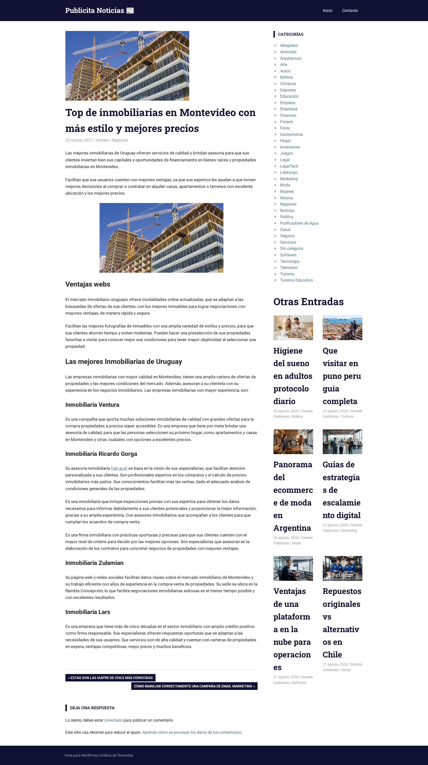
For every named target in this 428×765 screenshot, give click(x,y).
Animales (288, 52)
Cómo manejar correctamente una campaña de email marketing (193, 687)
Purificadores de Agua (299, 223)
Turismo (287, 274)
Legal (285, 159)
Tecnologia (289, 261)
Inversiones (290, 147)
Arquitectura (290, 58)
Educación (289, 96)
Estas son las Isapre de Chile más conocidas (111, 679)
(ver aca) (119, 468)
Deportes (288, 90)
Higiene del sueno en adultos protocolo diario (292, 376)
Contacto (350, 10)
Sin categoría (291, 248)
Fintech (286, 121)
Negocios (120, 140)
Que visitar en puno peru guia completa (342, 376)
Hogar (285, 140)
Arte (283, 64)
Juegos (286, 153)
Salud (285, 229)
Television (289, 267)
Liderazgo (288, 172)
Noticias (287, 210)
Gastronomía (291, 134)
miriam (102, 140)
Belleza (286, 77)
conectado (113, 720)
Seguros (287, 236)
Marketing (289, 179)
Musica (286, 198)
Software (288, 255)
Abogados (289, 45)
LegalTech (289, 166)
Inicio (327, 10)
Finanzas (288, 115)
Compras (288, 83)
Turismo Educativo (296, 280)
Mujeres (287, 191)
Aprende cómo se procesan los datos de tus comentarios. (192, 732)
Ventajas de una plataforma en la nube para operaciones (292, 629)
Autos (285, 71)
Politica (286, 216)
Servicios (288, 242)
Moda (285, 185)
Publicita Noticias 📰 (99, 10)
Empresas (288, 109)
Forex (285, 128)
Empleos (287, 102)
